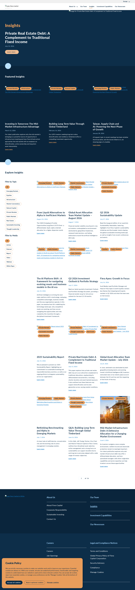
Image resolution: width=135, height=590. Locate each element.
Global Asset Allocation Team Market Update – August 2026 (80, 215)
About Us (51, 497)
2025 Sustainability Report (50, 357)
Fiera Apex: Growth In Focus (114, 279)
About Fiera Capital (54, 505)
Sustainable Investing (55, 515)
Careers (50, 543)
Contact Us (51, 519)
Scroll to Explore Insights (8, 162)
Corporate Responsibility (57, 510)
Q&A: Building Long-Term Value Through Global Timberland (82, 431)
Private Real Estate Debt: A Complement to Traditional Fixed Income (82, 360)
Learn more (13, 52)
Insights (91, 6)
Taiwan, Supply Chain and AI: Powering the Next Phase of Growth (108, 127)
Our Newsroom (120, 6)
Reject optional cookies (34, 582)
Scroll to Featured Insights (8, 66)
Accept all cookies (14, 582)
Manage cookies (53, 582)
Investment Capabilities (104, 6)
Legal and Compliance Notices (103, 543)
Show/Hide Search (128, 6)
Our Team (83, 6)
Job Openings (52, 556)
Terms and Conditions (99, 551)
